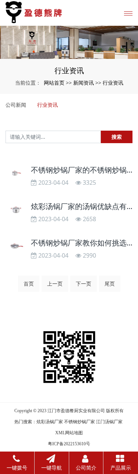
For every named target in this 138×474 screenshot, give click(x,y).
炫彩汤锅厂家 (49, 421)
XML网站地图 (69, 432)
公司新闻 (16, 104)
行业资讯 (113, 82)
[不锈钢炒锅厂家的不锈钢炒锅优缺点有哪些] (16, 173)
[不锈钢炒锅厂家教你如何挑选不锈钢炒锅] (16, 246)
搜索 (117, 136)
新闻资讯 (83, 82)
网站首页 (54, 82)
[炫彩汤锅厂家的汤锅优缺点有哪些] (16, 209)
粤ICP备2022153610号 (69, 443)
